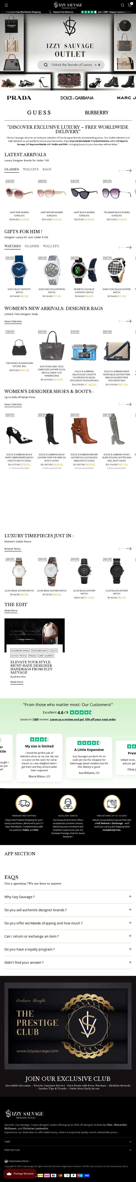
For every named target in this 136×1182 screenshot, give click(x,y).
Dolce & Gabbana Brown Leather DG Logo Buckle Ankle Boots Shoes (84, 457)
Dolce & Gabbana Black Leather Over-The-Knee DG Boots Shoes (52, 457)
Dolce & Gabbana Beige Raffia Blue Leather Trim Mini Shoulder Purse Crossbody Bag (116, 376)
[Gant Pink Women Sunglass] (19, 193)
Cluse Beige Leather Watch (19, 590)
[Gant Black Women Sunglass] (84, 193)
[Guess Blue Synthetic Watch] (19, 270)
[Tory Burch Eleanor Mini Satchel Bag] (19, 344)
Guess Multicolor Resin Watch (52, 291)
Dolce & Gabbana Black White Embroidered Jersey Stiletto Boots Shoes (19, 457)
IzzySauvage (28, 1166)
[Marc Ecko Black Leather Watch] (117, 270)
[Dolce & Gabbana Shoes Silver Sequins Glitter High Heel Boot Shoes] (117, 431)
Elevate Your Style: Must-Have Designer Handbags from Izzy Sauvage (31, 667)
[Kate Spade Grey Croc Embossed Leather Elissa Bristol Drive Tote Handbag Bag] (52, 345)
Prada (32, 655)
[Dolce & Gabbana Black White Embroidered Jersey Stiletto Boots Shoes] (19, 431)
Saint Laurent (45, 655)
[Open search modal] (122, 5)
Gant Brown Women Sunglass (52, 214)
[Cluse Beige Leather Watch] (19, 572)
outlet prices (18, 655)
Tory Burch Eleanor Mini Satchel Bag (19, 365)
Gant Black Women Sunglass (84, 214)
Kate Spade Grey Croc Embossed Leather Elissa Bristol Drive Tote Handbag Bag (51, 371)
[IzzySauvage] (68, 5)
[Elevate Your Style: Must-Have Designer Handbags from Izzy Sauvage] (34, 635)
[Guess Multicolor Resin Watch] (52, 270)
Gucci (54, 650)
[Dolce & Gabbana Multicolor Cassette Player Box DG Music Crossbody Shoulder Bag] (84, 348)
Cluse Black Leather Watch (84, 592)
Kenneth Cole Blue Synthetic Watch (84, 291)
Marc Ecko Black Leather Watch (116, 291)
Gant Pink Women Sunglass (19, 214)
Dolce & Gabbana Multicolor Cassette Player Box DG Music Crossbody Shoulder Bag (84, 376)
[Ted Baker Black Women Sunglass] (117, 193)
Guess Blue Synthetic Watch (19, 291)
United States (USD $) (18, 1161)
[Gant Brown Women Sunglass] (52, 193)
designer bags (40, 650)
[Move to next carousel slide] (129, 170)
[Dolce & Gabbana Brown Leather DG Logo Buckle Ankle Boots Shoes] (84, 431)
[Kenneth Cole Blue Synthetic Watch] (84, 270)
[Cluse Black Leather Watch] (84, 572)
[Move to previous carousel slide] (121, 170)
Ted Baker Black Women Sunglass (117, 214)
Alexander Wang (20, 650)
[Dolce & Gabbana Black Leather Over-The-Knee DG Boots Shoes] (52, 431)
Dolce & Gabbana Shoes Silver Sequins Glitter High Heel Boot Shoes (117, 457)
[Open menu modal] (6, 5)
